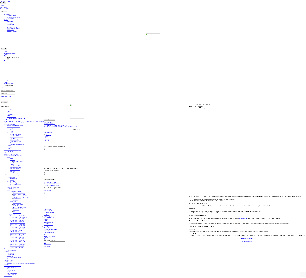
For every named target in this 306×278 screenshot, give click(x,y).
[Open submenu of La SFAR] (9, 14)
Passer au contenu (5, 1)
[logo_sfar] (153, 47)
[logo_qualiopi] (60, 165)
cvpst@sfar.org (243, 218)
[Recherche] (4, 56)
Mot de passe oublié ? (6, 96)
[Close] (44, 192)
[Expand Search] (5, 56)
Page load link (47, 190)
